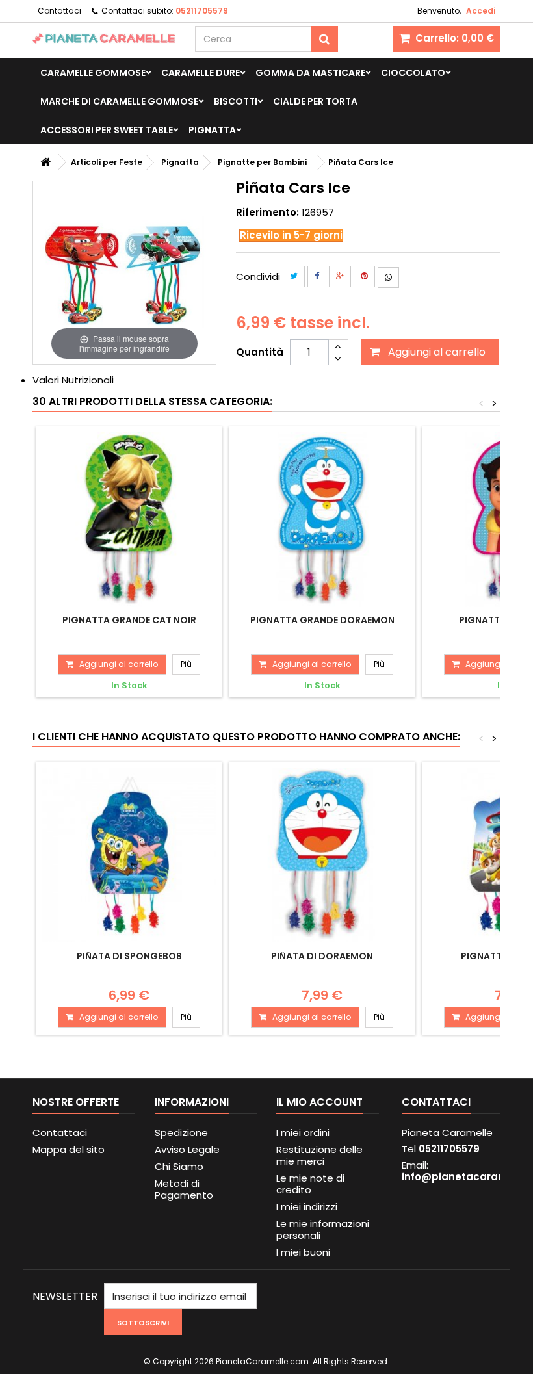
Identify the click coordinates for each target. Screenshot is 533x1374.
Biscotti (235, 101)
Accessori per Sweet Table (106, 129)
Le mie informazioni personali (322, 1229)
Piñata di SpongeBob (129, 956)
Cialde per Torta (315, 101)
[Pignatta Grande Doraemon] (322, 519)
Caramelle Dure (200, 72)
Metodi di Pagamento (184, 1189)
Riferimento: (267, 212)
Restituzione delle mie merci (319, 1155)
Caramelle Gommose (93, 72)
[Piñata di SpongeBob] (129, 855)
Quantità (259, 352)
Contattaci (59, 10)
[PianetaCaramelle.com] (104, 38)
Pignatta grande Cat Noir (129, 620)
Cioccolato (413, 72)
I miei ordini (303, 1132)
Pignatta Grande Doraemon (322, 620)
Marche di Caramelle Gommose (119, 101)
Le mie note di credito (310, 1184)
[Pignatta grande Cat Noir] (129, 519)
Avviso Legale (187, 1149)
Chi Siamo (179, 1166)
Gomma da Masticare (310, 72)
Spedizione (181, 1132)
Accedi (480, 10)
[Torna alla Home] (45, 162)
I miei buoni (303, 1252)
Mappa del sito (68, 1149)
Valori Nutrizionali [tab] (73, 380)
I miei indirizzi (306, 1206)
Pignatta (212, 129)
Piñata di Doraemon (322, 956)
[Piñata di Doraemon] (322, 855)
